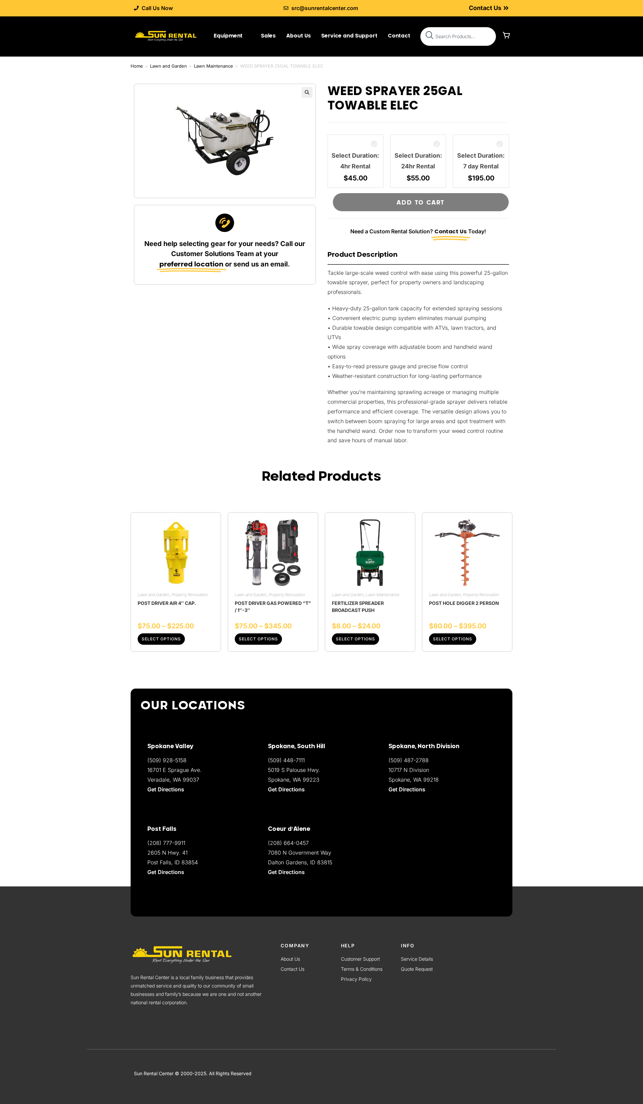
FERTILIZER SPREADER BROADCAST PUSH (358, 606)
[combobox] (458, 36)
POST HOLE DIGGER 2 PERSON (464, 603)
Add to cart (421, 202)
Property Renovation (189, 594)
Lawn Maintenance (213, 66)
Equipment (228, 35)
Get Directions (286, 872)
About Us (298, 35)
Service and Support (349, 35)
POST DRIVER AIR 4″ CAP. (167, 603)
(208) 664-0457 (288, 843)
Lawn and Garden (168, 66)
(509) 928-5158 (167, 760)
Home (137, 66)
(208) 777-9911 (166, 843)
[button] (307, 92)
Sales (268, 35)
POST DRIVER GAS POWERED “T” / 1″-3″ (273, 606)
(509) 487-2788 (408, 760)
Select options (161, 638)
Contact (399, 35)
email (279, 264)
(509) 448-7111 (286, 760)
